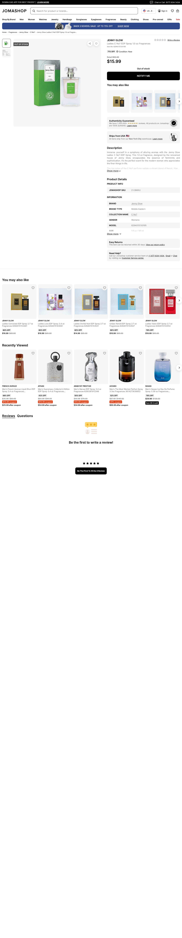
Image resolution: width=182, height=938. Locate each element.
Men (22, 19)
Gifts (169, 19)
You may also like (118, 85)
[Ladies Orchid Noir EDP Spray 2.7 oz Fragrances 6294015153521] (104, 287)
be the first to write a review (91, 471)
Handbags (67, 19)
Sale (178, 19)
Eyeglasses (96, 19)
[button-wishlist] (172, 10)
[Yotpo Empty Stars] (160, 40)
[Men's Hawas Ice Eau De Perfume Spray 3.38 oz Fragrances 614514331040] (176, 353)
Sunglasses (81, 19)
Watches (43, 19)
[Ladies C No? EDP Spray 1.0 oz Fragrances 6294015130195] (96, 43)
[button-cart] (177, 10)
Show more (112, 170)
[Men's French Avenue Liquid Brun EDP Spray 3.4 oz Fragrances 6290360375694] (33, 353)
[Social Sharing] (89, 43)
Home (4, 32)
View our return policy (155, 244)
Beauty (123, 19)
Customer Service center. (133, 258)
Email (168, 256)
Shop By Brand (8, 19)
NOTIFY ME (143, 75)
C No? (32, 32)
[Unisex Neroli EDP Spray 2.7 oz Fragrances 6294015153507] (140, 287)
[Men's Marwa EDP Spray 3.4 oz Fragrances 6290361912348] (104, 353)
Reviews (8, 416)
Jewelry (54, 19)
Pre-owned (158, 19)
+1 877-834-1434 (156, 256)
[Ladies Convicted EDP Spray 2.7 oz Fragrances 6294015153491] (33, 287)
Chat (175, 256)
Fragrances (111, 19)
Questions (25, 416)
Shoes (146, 19)
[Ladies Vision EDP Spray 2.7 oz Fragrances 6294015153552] (176, 287)
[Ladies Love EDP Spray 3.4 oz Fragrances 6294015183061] (68, 287)
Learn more (132, 125)
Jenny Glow (23, 32)
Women (31, 19)
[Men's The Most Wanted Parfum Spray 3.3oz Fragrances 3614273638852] (140, 353)
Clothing (135, 19)
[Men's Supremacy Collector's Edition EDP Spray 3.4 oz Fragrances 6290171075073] (68, 353)
